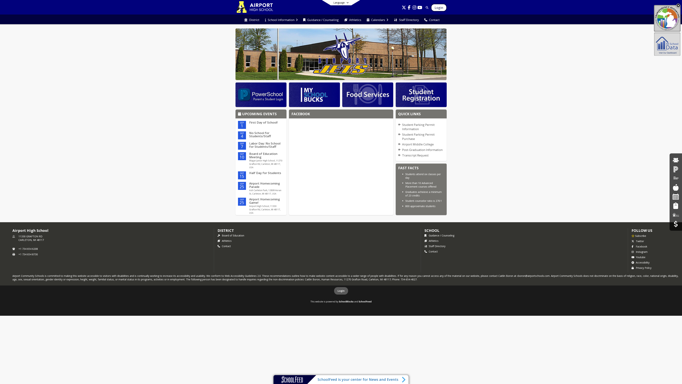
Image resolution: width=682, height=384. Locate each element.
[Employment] (675, 160)
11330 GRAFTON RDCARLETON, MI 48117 (31, 238)
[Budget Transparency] (676, 224)
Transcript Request (415, 155)
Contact (226, 246)
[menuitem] (252, 19)
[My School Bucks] (675, 178)
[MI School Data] (675, 214)
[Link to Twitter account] (404, 8)
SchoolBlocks (346, 301)
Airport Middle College (418, 144)
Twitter (640, 241)
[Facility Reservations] (675, 196)
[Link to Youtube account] (420, 8)
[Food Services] (676, 187)
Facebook (641, 246)
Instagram (642, 252)
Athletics (227, 240)
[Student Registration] (676, 205)
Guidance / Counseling (441, 235)
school (431, 230)
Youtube (640, 257)
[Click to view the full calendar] (240, 114)
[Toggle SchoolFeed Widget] (404, 379)
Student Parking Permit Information (418, 127)
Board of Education (233, 235)
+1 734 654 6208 (28, 248)
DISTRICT (226, 230)
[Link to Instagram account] (414, 8)
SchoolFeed (365, 301)
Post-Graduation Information (422, 150)
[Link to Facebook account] (409, 8)
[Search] (426, 7)
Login (341, 290)
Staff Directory (437, 246)
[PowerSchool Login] (675, 169)
